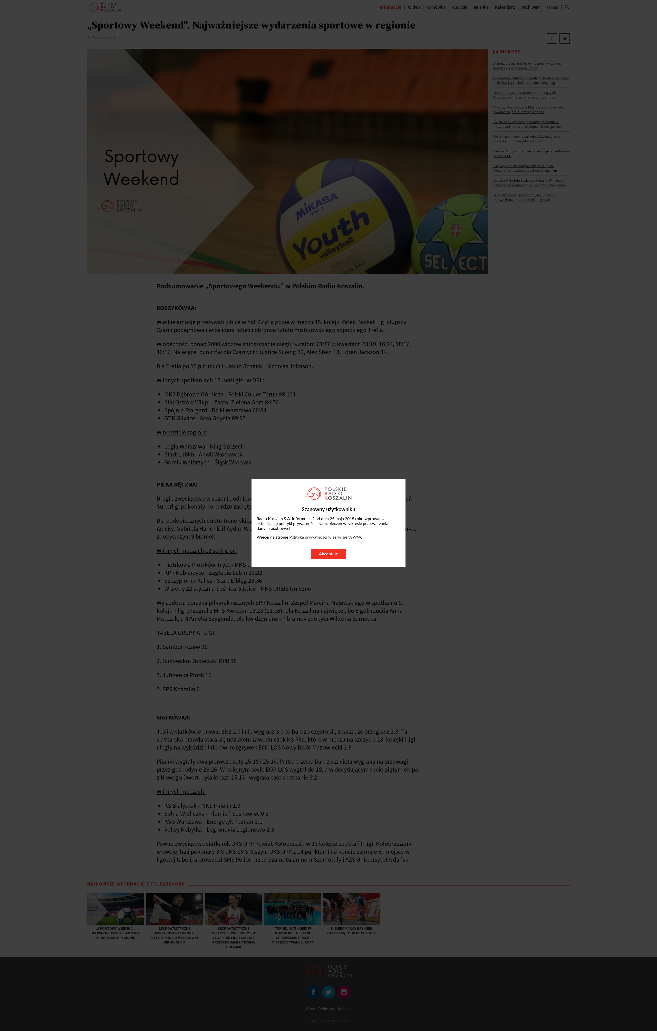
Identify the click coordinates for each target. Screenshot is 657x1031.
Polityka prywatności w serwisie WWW (325, 537)
